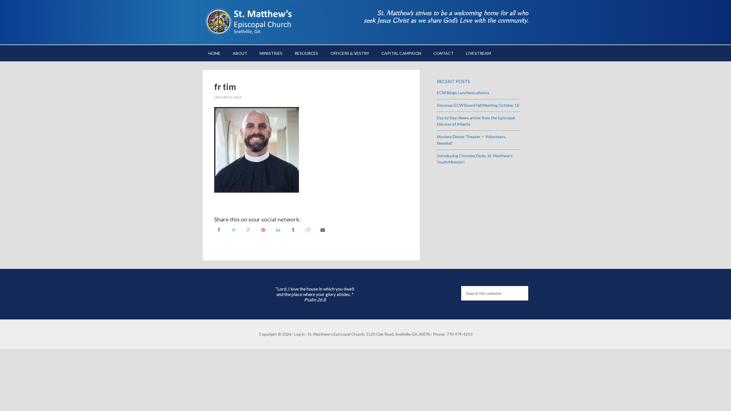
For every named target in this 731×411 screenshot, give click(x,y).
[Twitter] (233, 229)
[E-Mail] (322, 229)
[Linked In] (278, 229)
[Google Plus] (248, 229)
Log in (299, 334)
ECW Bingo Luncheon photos (463, 92)
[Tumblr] (293, 229)
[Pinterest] (263, 229)
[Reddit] (307, 229)
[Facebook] (218, 229)
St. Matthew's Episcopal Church (251, 20)
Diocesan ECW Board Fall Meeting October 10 (478, 105)
